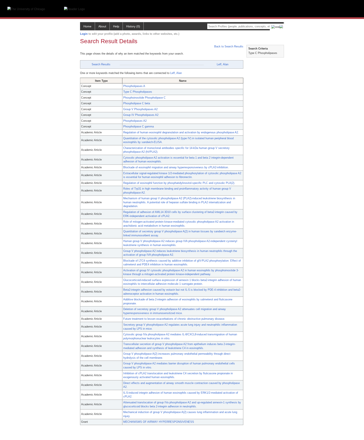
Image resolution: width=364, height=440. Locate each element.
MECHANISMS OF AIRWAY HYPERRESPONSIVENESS (158, 421)
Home (87, 26)
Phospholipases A (134, 86)
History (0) (133, 26)
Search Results (101, 64)
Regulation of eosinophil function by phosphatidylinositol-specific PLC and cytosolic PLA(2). (179, 183)
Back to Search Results (228, 46)
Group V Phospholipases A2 (140, 109)
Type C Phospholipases (137, 91)
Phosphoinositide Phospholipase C (144, 97)
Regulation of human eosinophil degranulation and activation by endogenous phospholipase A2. (181, 132)
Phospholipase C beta (136, 103)
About (102, 26)
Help (116, 26)
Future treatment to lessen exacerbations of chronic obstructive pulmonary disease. (174, 318)
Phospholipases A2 (135, 120)
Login (84, 33)
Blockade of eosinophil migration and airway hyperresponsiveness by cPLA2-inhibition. (176, 167)
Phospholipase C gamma (138, 126)
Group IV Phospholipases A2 (140, 114)
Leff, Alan (222, 64)
